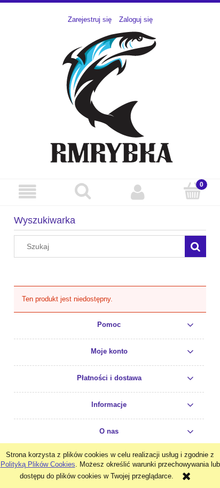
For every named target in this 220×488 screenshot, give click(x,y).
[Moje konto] (137, 191)
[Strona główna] (110, 96)
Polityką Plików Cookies (38, 464)
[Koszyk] (192, 191)
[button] (27, 191)
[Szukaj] (195, 246)
